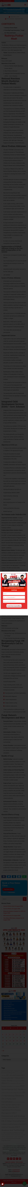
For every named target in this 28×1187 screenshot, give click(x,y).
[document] (14, 593)
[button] (26, 573)
